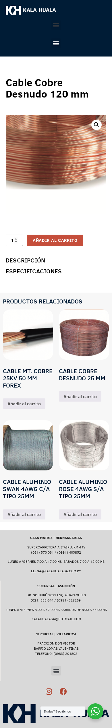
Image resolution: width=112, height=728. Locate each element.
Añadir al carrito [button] (24, 403)
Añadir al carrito (55, 240)
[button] (56, 25)
